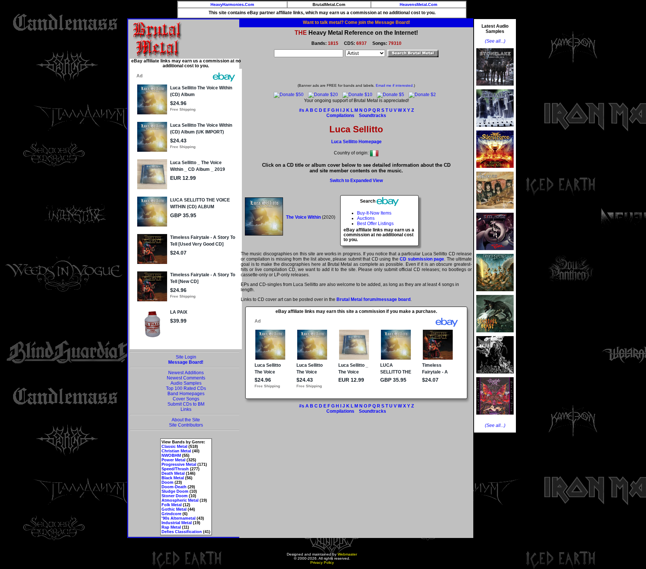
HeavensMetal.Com (418, 4)
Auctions (366, 218)
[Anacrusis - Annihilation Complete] (495, 211)
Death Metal (173, 473)
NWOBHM (171, 455)
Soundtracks (372, 115)
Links (186, 409)
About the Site (186, 419)
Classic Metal (174, 446)
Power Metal (173, 460)
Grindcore (171, 513)
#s (301, 110)
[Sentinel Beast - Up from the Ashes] (495, 334)
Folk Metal (172, 504)
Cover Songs (186, 399)
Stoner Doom (175, 495)
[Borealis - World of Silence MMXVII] (495, 129)
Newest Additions (186, 372)
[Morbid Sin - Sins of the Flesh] (495, 416)
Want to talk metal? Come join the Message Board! (356, 22)
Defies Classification (182, 531)
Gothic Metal (174, 509)
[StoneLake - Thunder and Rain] (495, 87)
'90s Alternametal (179, 518)
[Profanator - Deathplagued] (495, 375)
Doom (167, 482)
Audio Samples (186, 383)
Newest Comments (186, 378)
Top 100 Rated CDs (186, 388)
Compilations (340, 115)
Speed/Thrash (175, 469)
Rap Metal (171, 527)
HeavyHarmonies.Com (232, 4)
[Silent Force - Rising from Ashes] (495, 170)
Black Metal (173, 478)
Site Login (186, 357)
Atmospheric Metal (180, 500)
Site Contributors (186, 425)
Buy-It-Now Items (374, 213)
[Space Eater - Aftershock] (495, 293)
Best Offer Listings (375, 223)
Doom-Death (174, 487)
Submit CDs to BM (185, 404)
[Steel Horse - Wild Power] (495, 252)
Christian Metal (176, 451)
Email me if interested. (395, 85)
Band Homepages (185, 393)
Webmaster (347, 554)
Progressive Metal (179, 464)
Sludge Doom (175, 491)
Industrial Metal (177, 522)
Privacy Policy (322, 562)
